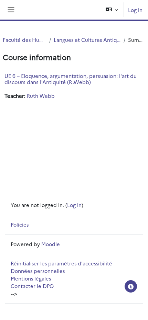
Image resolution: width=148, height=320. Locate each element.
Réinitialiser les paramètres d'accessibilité (61, 263)
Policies (20, 224)
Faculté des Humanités (24, 39)
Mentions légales (31, 278)
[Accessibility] (131, 286)
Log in (135, 9)
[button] (111, 10)
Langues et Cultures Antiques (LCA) (87, 39)
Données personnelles (38, 270)
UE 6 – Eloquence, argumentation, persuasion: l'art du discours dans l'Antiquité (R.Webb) (70, 78)
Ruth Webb (41, 95)
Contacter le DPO (32, 285)
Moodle (50, 244)
